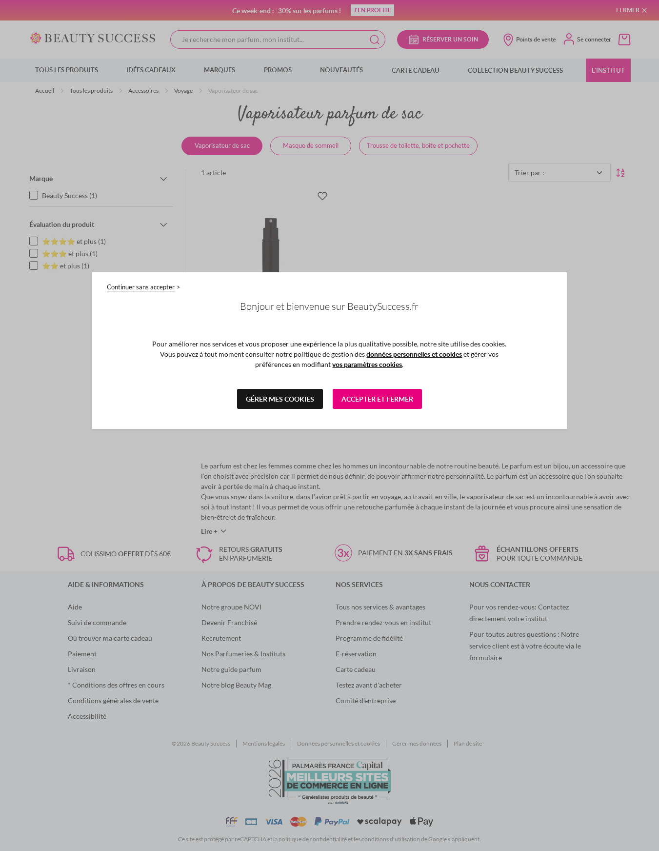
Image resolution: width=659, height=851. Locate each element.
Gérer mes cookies (280, 399)
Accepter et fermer (377, 399)
